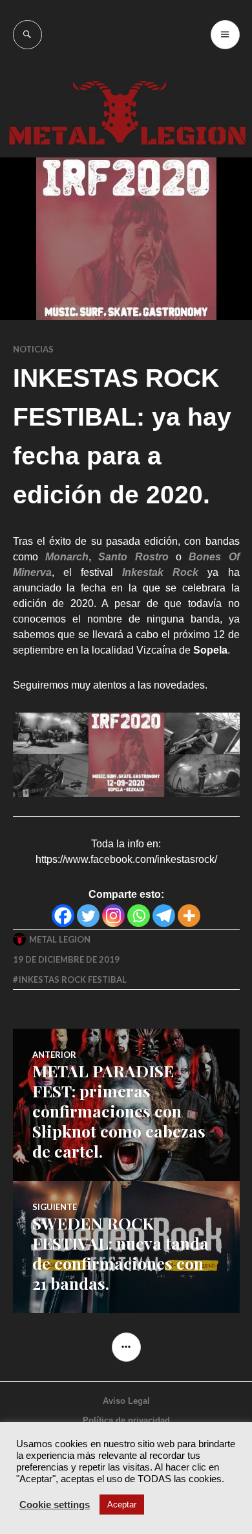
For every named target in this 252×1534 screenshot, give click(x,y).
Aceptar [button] (121, 1504)
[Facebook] (63, 915)
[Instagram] (113, 915)
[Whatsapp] (138, 915)
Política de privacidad (126, 1420)
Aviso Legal (126, 1401)
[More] (189, 915)
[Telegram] (163, 915)
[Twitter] (88, 915)
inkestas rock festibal (73, 979)
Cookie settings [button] (54, 1505)
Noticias (33, 349)
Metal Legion (59, 939)
